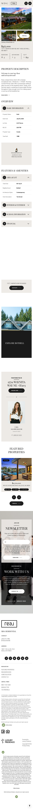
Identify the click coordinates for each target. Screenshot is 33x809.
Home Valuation (6, 674)
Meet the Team (5, 685)
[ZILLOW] (26, 658)
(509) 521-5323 (17, 155)
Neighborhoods (6, 672)
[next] (19, 497)
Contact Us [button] (5, 677)
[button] (16, 591)
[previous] (14, 497)
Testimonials (5, 689)
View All (24, 35)
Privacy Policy (17, 552)
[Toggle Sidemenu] (30, 3)
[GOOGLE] (22, 658)
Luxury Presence (26, 741)
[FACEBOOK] (6, 658)
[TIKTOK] (18, 658)
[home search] (26, 3)
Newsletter (5, 687)
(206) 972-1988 (5, 638)
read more (8, 346)
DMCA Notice (9, 724)
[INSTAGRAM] (10, 658)
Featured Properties (7, 669)
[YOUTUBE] (14, 658)
